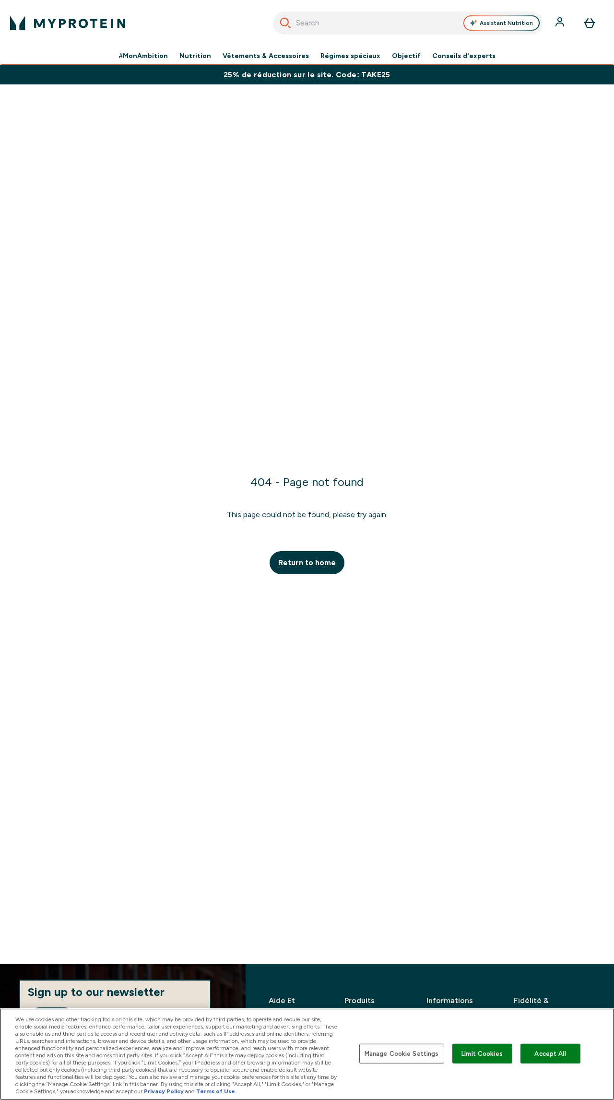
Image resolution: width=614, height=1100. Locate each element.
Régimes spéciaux (350, 55)
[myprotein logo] (67, 23)
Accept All (550, 1053)
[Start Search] (285, 23)
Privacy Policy (164, 1091)
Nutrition (195, 55)
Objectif (406, 55)
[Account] (560, 23)
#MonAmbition (143, 55)
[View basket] (589, 23)
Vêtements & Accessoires (266, 55)
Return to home (307, 562)
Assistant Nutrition (506, 23)
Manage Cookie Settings (402, 1053)
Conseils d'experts (464, 55)
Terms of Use (215, 1091)
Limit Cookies (482, 1053)
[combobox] (408, 23)
